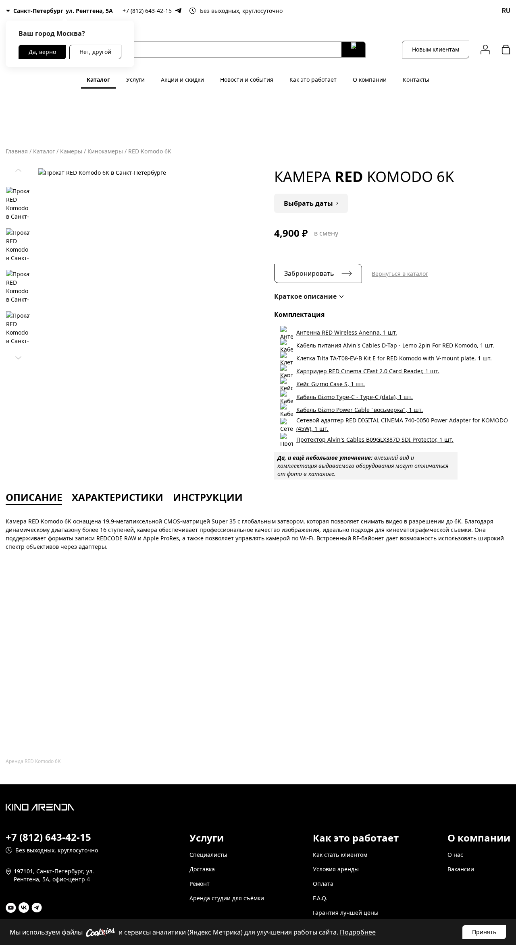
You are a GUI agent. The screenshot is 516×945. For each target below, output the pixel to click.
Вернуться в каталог (400, 273)
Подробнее (358, 932)
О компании (370, 79)
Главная (17, 151)
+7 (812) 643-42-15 (147, 10)
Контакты (416, 79)
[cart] (505, 49)
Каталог (98, 79)
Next (18, 356)
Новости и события (246, 79)
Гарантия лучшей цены (346, 912)
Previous (18, 168)
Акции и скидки (182, 79)
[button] (308, 296)
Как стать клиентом (340, 854)
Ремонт (199, 883)
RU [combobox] (506, 10)
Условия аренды (336, 869)
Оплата (323, 883)
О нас (455, 854)
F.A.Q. (320, 898)
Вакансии (460, 869)
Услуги (135, 79)
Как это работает (313, 79)
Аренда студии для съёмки (226, 898)
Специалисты (208, 854)
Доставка (202, 869)
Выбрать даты (308, 203)
